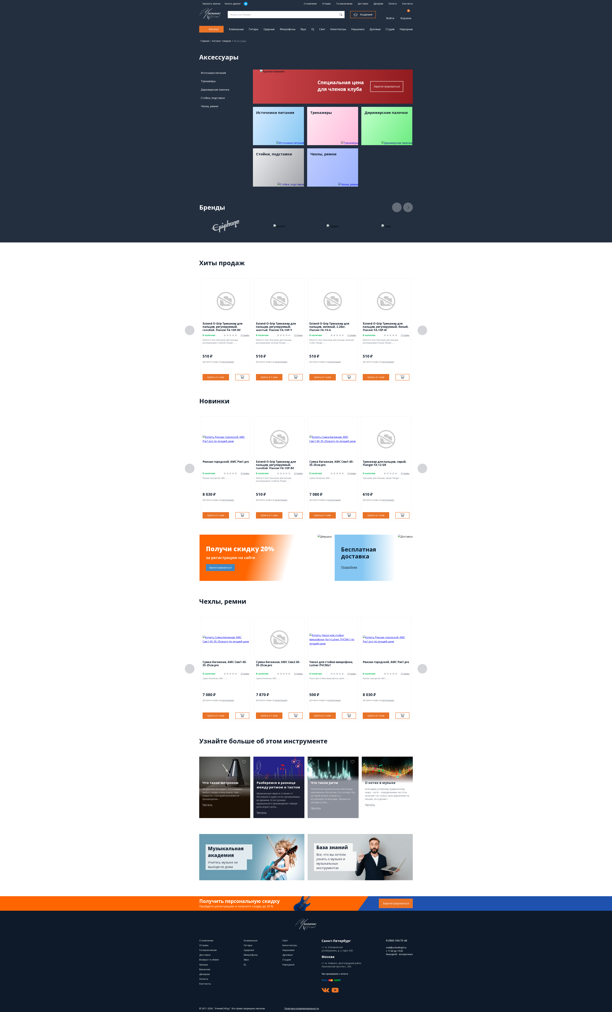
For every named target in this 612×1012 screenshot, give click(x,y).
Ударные (269, 29)
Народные (406, 29)
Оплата (393, 3)
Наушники (357, 29)
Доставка (363, 3)
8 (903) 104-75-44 (396, 940)
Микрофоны (287, 29)
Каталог (214, 29)
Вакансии (204, 969)
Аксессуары (240, 40)
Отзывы (326, 3)
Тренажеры (208, 81)
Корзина (406, 14)
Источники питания (213, 73)
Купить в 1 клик (215, 377)
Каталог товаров (221, 40)
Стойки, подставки (213, 98)
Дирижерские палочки (215, 89)
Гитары (253, 29)
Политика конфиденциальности (301, 1008)
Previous (397, 207)
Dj (312, 29)
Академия (366, 14)
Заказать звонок (211, 3)
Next (408, 207)
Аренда (203, 964)
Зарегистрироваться (387, 86)
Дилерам (378, 3)
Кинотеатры (338, 29)
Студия (390, 29)
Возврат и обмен (209, 959)
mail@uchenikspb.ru (396, 947)
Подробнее (349, 567)
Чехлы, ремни (209, 106)
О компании (310, 3)
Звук (303, 29)
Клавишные (236, 29)
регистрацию (227, 361)
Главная (204, 40)
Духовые (375, 29)
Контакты (407, 3)
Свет (322, 29)
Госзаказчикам (344, 3)
